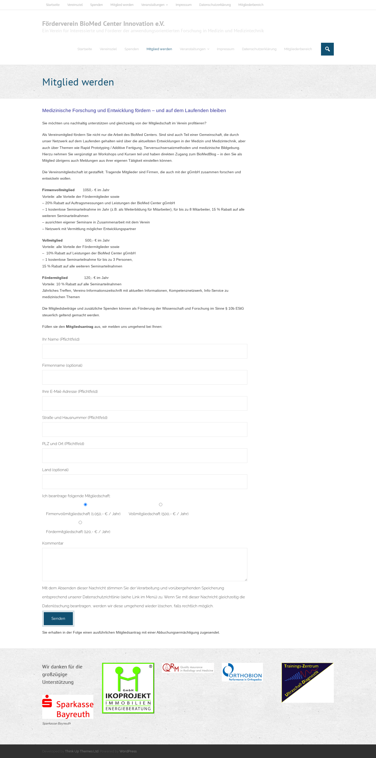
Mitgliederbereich (250, 5)
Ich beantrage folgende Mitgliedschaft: (76, 496)
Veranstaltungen (152, 5)
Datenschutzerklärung (215, 5)
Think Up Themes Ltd (81, 751)
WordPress (128, 751)
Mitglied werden (122, 5)
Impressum (184, 5)
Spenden (96, 5)
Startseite (53, 5)
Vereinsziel (75, 5)
